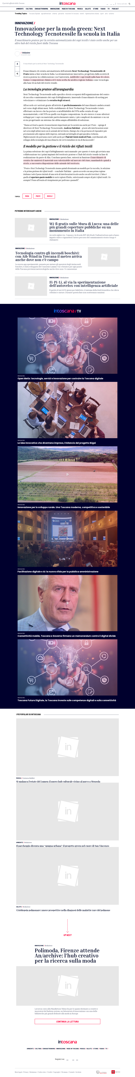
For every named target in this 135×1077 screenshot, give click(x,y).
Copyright (56, 1072)
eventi (82, 13)
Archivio (78, 1072)
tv (109, 9)
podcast (115, 9)
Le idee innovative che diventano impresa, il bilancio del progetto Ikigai (57, 443)
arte (106, 13)
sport (102, 13)
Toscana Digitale (34, 13)
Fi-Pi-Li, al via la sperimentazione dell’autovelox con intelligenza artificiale (83, 284)
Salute (19, 907)
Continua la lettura (67, 1021)
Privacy (26, 1072)
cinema (54, 13)
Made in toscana (68, 9)
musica (80, 9)
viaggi (103, 9)
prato (38, 196)
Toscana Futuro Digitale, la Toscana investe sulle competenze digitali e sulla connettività (67, 700)
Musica (18, 778)
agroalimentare (46, 13)
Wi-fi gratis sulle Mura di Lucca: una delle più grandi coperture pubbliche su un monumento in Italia (84, 227)
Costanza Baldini (28, 778)
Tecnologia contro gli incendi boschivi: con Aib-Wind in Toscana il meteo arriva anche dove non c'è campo (48, 256)
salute (88, 9)
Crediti (49, 1072)
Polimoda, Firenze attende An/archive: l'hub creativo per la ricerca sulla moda (67, 955)
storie (95, 9)
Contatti (71, 1072)
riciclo (49, 196)
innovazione (55, 9)
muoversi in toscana (72, 13)
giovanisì (61, 13)
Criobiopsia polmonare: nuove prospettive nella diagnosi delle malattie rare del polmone (63, 910)
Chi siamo (64, 1072)
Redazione (26, 53)
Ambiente (19, 842)
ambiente (20, 9)
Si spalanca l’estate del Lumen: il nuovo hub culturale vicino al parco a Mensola (58, 781)
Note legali (18, 1072)
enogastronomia (41, 9)
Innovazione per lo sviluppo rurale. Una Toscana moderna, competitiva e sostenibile (64, 507)
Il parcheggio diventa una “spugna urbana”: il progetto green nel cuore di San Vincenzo (62, 845)
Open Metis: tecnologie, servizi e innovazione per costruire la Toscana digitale (60, 378)
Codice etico (42, 1072)
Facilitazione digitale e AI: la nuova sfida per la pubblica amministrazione (58, 571)
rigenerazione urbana (92, 13)
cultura (29, 9)
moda (27, 196)
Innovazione (24, 23)
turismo (111, 13)
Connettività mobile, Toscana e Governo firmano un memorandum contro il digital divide (67, 636)
